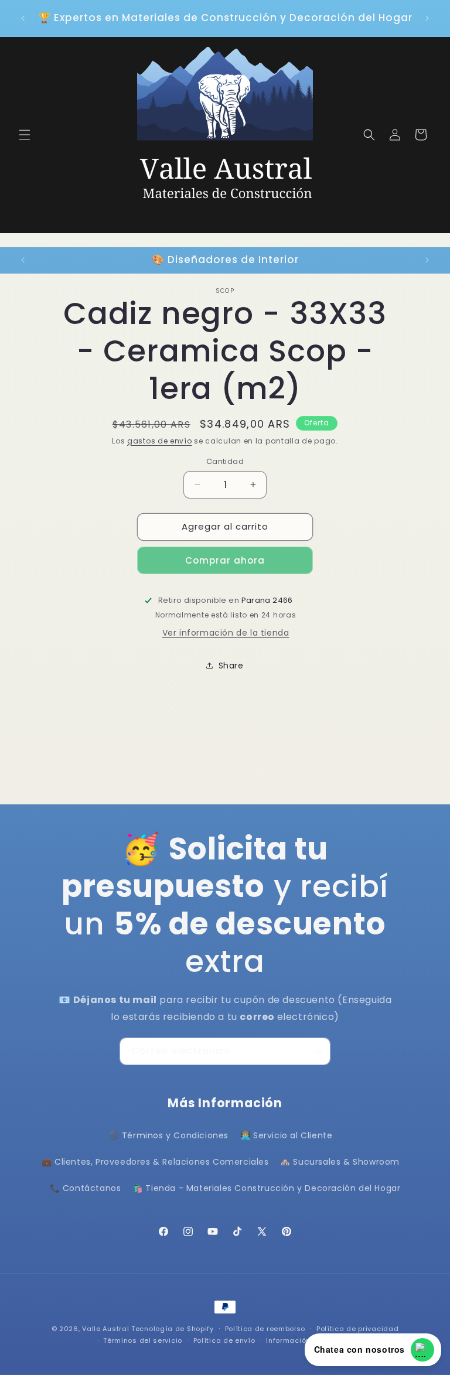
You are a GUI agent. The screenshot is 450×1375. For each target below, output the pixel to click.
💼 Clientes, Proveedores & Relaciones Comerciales (155, 1162)
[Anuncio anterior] (23, 18)
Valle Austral (105, 1328)
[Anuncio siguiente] (427, 18)
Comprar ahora (225, 560)
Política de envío (224, 1340)
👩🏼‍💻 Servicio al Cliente (286, 1135)
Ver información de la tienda (225, 633)
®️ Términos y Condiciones (169, 1135)
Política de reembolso (265, 1328)
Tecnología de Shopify (172, 1328)
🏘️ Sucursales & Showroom (340, 1162)
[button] (25, 135)
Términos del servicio (142, 1340)
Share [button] (231, 665)
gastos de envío (159, 441)
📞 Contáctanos (85, 1188)
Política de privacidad (357, 1328)
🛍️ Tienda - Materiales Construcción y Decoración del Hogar (266, 1188)
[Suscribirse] (317, 1051)
